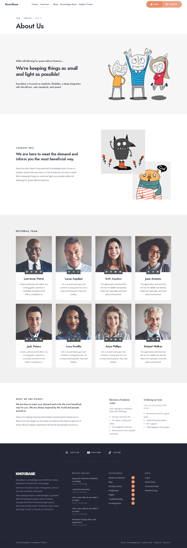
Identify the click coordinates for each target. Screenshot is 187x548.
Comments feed (152, 486)
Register (173, 4)
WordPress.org (151, 490)
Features (44, 4)
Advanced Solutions (117, 478)
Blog (55, 4)
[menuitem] (45, 4)
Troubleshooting (116, 499)
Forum (35, 4)
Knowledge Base (68, 4)
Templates (28, 18)
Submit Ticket (86, 4)
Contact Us (158, 542)
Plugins (111, 494)
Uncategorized (115, 503)
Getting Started (115, 486)
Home (18, 18)
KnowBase (11, 4)
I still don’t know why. (81, 489)
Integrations (114, 490)
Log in (147, 478)
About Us (166, 542)
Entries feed (150, 482)
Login (156, 4)
